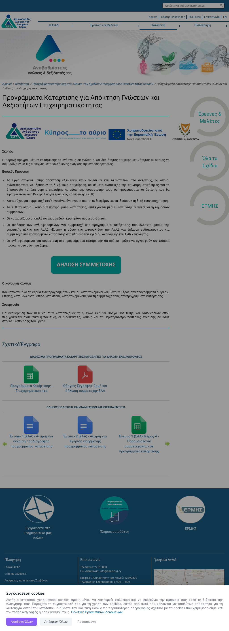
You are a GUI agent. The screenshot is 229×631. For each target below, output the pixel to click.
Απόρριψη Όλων (56, 621)
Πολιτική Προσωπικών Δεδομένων (97, 612)
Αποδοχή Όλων (22, 621)
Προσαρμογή (86, 621)
